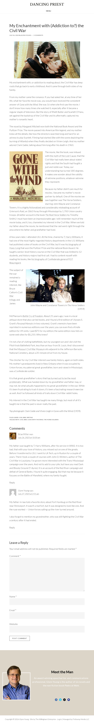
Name (13, 596)
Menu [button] (48, 11)
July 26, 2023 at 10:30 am (29, 437)
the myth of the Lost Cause (63, 155)
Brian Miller (23, 434)
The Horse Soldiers (51, 419)
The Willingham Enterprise (46, 719)
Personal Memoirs (25, 323)
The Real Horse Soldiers (56, 214)
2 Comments (38, 35)
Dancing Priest (47, 4)
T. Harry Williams (72, 237)
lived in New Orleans (46, 363)
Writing (30, 417)
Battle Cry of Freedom (33, 316)
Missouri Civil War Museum (31, 349)
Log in (59, 719)
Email (12, 610)
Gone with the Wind (28, 104)
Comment (15, 556)
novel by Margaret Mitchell (27, 126)
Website (13, 624)
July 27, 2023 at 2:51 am (28, 494)
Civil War (22, 417)
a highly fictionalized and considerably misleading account (49, 207)
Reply (12, 482)
